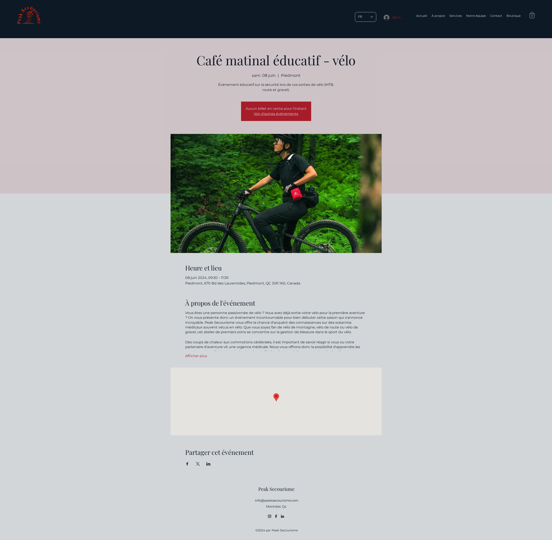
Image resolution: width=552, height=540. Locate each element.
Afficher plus (196, 356)
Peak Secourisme (276, 489)
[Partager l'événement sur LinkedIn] (208, 464)
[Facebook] (276, 516)
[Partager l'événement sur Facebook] (187, 464)
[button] (532, 15)
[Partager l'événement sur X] (198, 464)
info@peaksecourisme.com (276, 500)
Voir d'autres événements (276, 114)
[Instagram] (269, 516)
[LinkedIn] (282, 516)
